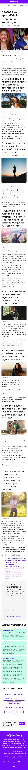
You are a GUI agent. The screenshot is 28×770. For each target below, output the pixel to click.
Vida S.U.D (19, 698)
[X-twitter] (24, 761)
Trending (8, 5)
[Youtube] (19, 761)
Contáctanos (8, 756)
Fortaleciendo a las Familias (14, 707)
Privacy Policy (18, 756)
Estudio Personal (5, 25)
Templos (9, 712)
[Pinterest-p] (14, 767)
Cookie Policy (14, 757)
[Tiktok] (14, 761)
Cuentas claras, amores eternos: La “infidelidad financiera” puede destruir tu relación (15, 560)
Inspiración (22, 5)
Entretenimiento (14, 703)
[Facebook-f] (9, 761)
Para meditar (18, 694)
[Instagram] (4, 761)
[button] (2, 5)
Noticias (14, 5)
